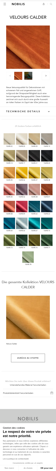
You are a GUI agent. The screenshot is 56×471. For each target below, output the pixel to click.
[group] (18, 76)
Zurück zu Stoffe (28, 358)
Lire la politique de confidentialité (16, 459)
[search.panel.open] (51, 4)
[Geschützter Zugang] (43, 4)
